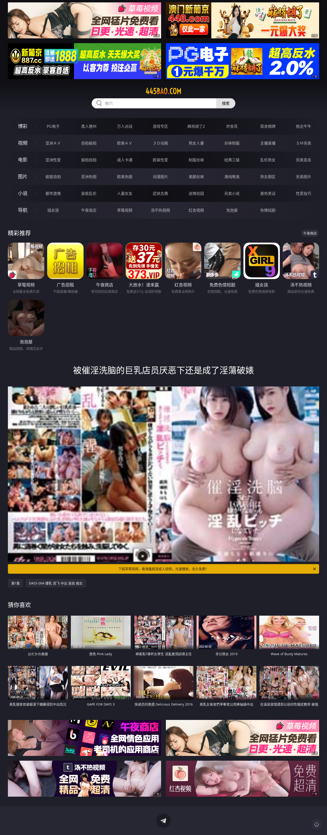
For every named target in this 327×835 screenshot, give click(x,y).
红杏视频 (196, 210)
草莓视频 (124, 210)
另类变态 (303, 160)
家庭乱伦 (88, 193)
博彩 (23, 126)
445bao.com (163, 91)
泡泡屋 (232, 210)
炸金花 (232, 126)
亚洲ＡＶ (53, 143)
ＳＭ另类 (303, 143)
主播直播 (268, 143)
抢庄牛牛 (303, 126)
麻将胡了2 (196, 126)
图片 (23, 176)
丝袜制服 (232, 143)
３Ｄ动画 (160, 143)
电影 (23, 160)
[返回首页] (316, 824)
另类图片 (303, 176)
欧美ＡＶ (124, 143)
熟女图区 (268, 176)
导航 (23, 210)
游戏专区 (160, 126)
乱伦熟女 (268, 160)
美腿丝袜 (196, 176)
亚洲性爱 (53, 160)
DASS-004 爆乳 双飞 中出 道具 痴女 (56, 583)
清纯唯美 (232, 176)
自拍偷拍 (88, 143)
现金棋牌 (268, 126)
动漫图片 (160, 176)
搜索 (226, 103)
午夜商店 (88, 210)
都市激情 (53, 193)
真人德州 (88, 126)
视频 (23, 143)
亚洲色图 (88, 176)
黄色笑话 (268, 193)
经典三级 (232, 160)
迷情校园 (196, 193)
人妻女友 (124, 193)
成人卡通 (124, 160)
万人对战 (124, 126)
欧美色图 (124, 176)
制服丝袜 (196, 160)
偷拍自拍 (88, 160)
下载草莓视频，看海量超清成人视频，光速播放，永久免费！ (163, 568)
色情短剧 (268, 210)
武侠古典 (160, 193)
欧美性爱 (160, 160)
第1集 (15, 583)
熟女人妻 (196, 143)
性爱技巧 (303, 193)
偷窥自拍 (53, 176)
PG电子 (53, 126)
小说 (23, 193)
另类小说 (232, 193)
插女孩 (53, 210)
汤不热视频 (160, 210)
